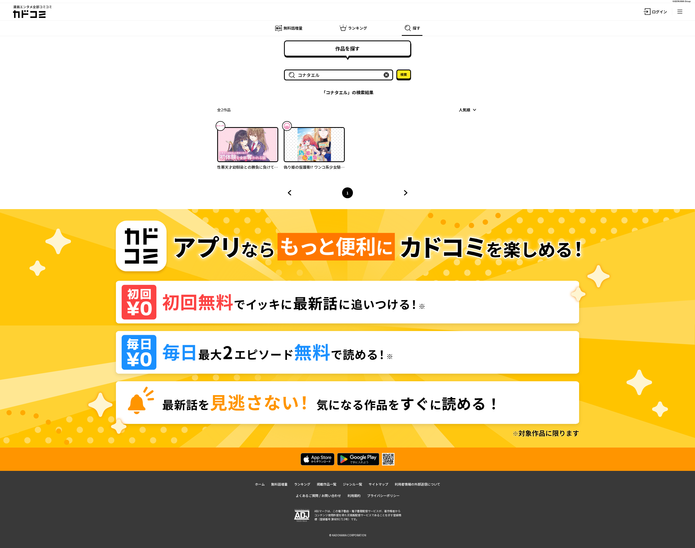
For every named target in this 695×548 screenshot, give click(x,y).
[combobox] (339, 75)
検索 (403, 74)
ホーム (260, 484)
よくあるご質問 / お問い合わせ (318, 495)
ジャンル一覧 (352, 484)
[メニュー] (679, 11)
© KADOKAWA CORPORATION (347, 535)
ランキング (302, 484)
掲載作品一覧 (326, 484)
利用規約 (354, 495)
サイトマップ (378, 484)
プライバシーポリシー (383, 495)
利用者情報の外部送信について (417, 484)
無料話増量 (279, 484)
